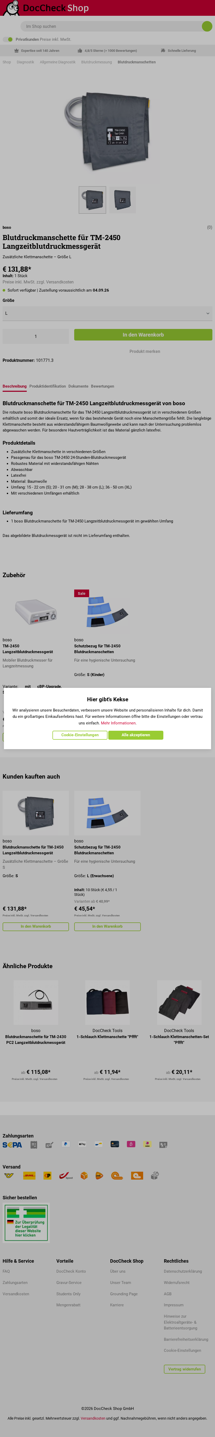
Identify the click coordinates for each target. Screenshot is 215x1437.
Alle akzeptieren (136, 735)
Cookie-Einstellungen (80, 735)
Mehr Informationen (118, 723)
